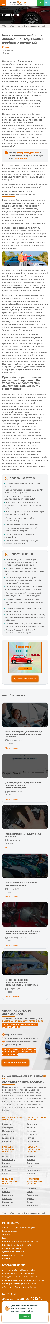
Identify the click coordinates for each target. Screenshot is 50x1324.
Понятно (25, 1317)
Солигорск (7, 1127)
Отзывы (6, 1234)
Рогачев (31, 1173)
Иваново (31, 1127)
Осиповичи (32, 1195)
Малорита (32, 1134)
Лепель (6, 1173)
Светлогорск (33, 1163)
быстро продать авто (28, 152)
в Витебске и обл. (11, 1273)
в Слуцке (32, 1287)
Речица (30, 1166)
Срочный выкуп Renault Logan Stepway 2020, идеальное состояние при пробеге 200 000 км (24, 617)
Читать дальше (12, 748)
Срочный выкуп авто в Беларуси (18, 1227)
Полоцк (6, 1163)
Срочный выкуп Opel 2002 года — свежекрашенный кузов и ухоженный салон (23, 602)
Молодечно (8, 1131)
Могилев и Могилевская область (34, 1181)
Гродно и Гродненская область (9, 1181)
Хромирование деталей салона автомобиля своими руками (22, 932)
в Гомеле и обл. (28, 1273)
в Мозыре (7, 1284)
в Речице (6, 1287)
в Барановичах (9, 1280)
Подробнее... (21, 158)
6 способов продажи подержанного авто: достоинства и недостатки (21, 982)
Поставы (6, 1166)
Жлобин (31, 1159)
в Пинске (33, 1284)
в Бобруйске (25, 1280)
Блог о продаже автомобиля (36, 26)
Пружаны (31, 1138)
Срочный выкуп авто (13, 26)
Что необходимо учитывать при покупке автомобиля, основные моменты (24, 734)
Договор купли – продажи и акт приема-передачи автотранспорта (23, 785)
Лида (4, 1188)
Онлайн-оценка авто (15, 1062)
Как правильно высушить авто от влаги (23, 835)
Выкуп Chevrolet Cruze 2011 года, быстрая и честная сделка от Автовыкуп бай (24, 571)
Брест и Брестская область (37, 1118)
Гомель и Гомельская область (33, 1149)
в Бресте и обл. (27, 1270)
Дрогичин (32, 1124)
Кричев (30, 1198)
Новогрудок (8, 1202)
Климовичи (32, 1205)
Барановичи (33, 1141)
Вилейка (6, 1141)
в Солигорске (20, 1287)
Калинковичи (33, 1170)
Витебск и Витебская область (8, 1149)
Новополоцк (8, 1159)
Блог (7, 47)
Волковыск (7, 1195)
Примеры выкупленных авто (16, 1245)
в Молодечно (20, 1284)
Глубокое (6, 1170)
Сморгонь (7, 1198)
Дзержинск (8, 1138)
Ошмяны (6, 1205)
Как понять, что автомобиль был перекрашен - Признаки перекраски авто (22, 505)
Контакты (6, 1258)
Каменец (31, 1131)
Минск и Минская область (12, 1118)
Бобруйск (31, 1188)
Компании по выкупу (12, 1255)
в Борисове (38, 1280)
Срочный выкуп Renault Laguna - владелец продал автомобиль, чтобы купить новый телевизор (22, 580)
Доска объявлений (11, 1248)
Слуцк (5, 1134)
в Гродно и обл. (9, 1277)
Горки (30, 1191)
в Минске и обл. (10, 1270)
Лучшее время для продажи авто (22, 524)
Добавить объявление (25, 679)
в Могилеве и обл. (28, 1277)
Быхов (30, 1202)
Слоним (6, 1191)
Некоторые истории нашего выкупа (20, 1241)
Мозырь (31, 1156)
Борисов (6, 1124)
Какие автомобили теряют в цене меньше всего (22, 883)
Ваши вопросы (9, 1231)
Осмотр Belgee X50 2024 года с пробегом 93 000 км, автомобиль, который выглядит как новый (20, 562)
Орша (5, 1156)
